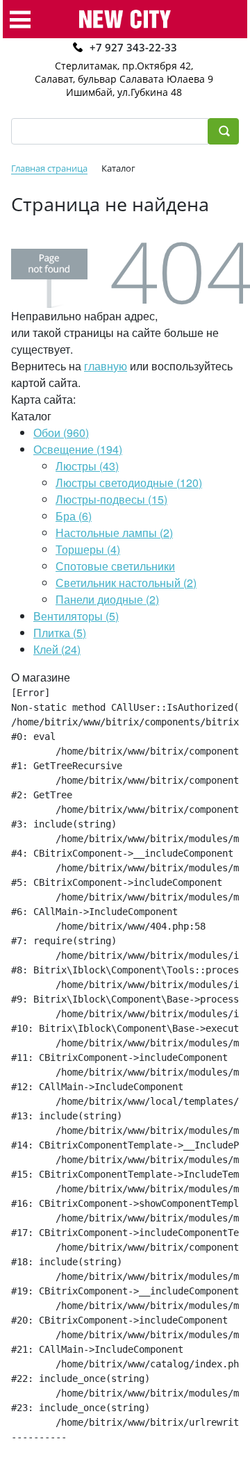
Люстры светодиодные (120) (129, 483)
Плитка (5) (59, 633)
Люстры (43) (87, 466)
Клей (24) (57, 649)
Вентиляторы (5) (76, 616)
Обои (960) (61, 433)
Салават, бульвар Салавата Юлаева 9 (124, 78)
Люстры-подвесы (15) (111, 499)
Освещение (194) (77, 449)
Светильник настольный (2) (126, 583)
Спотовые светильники (115, 566)
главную (105, 366)
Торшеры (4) (88, 549)
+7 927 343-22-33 (133, 47)
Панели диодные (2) (107, 599)
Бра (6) (74, 516)
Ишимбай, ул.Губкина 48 (124, 92)
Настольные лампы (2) (114, 533)
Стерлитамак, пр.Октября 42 (123, 65)
